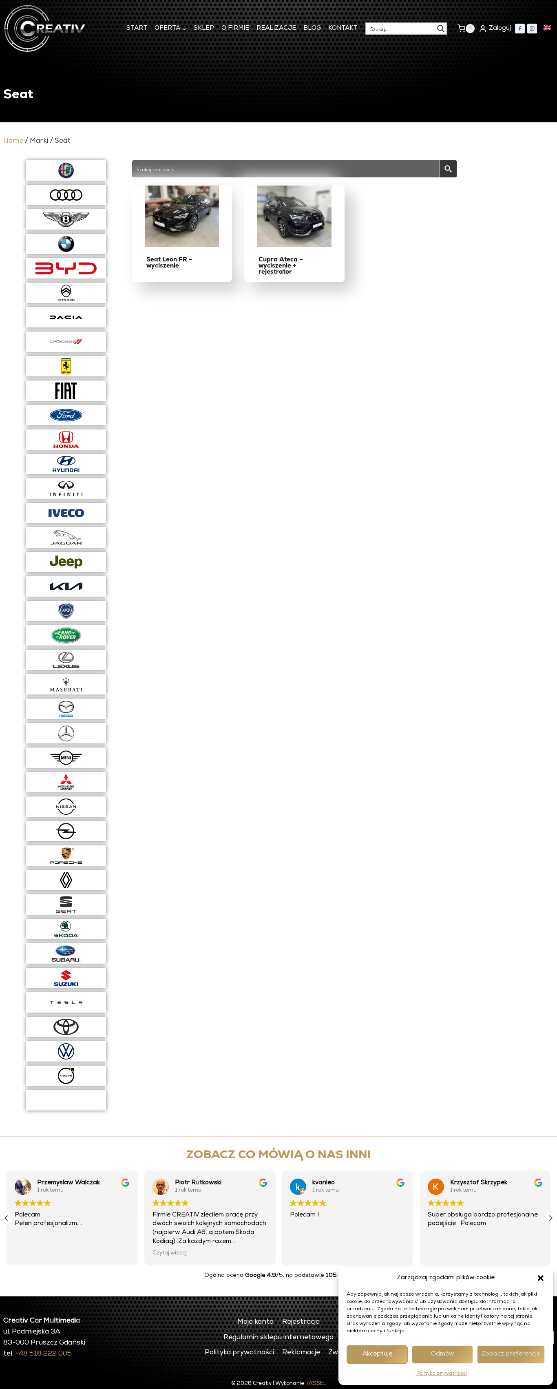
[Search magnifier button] (440, 28)
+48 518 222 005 (43, 1354)
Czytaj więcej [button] (170, 1253)
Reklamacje (301, 1352)
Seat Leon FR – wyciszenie (169, 262)
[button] (541, 1278)
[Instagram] (532, 28)
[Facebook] (520, 28)
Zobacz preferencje (511, 1354)
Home (13, 141)
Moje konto (255, 1322)
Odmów (442, 1354)
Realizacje (276, 28)
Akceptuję (377, 1354)
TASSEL (315, 1384)
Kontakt (343, 28)
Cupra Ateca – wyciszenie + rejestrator (281, 265)
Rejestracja (301, 1322)
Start (136, 28)
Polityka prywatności (441, 1373)
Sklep (204, 28)
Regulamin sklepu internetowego (278, 1337)
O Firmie (235, 28)
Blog (312, 28)
